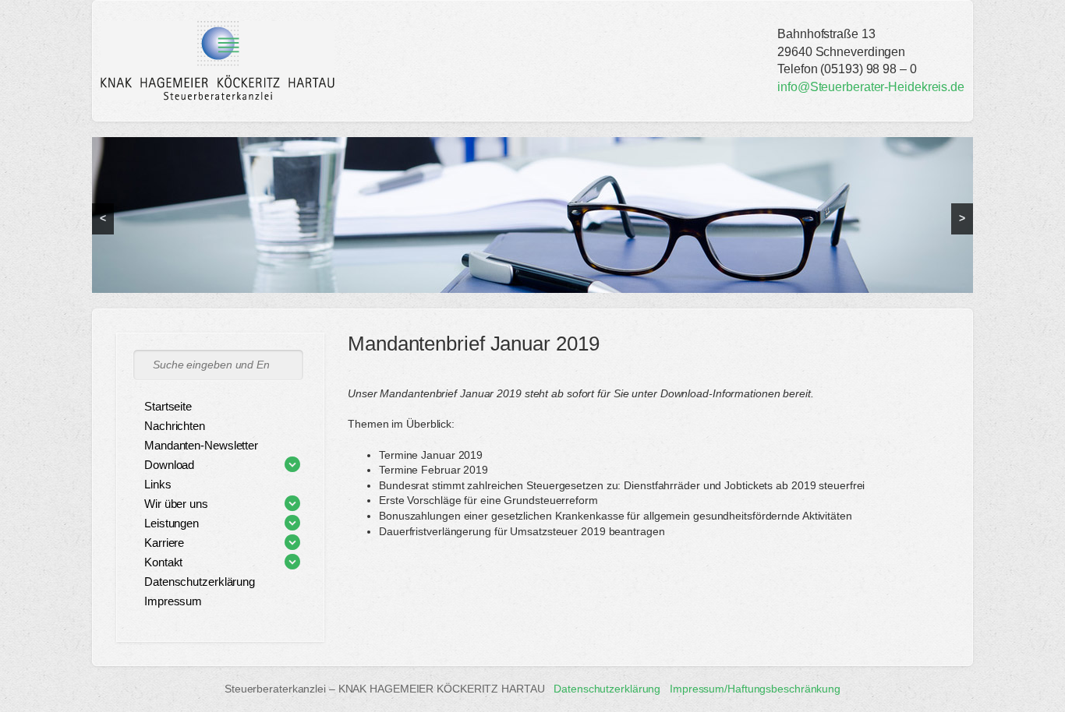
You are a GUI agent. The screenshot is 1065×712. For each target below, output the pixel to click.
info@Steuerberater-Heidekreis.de (870, 86)
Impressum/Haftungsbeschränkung (755, 688)
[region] (532, 215)
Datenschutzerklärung (607, 688)
